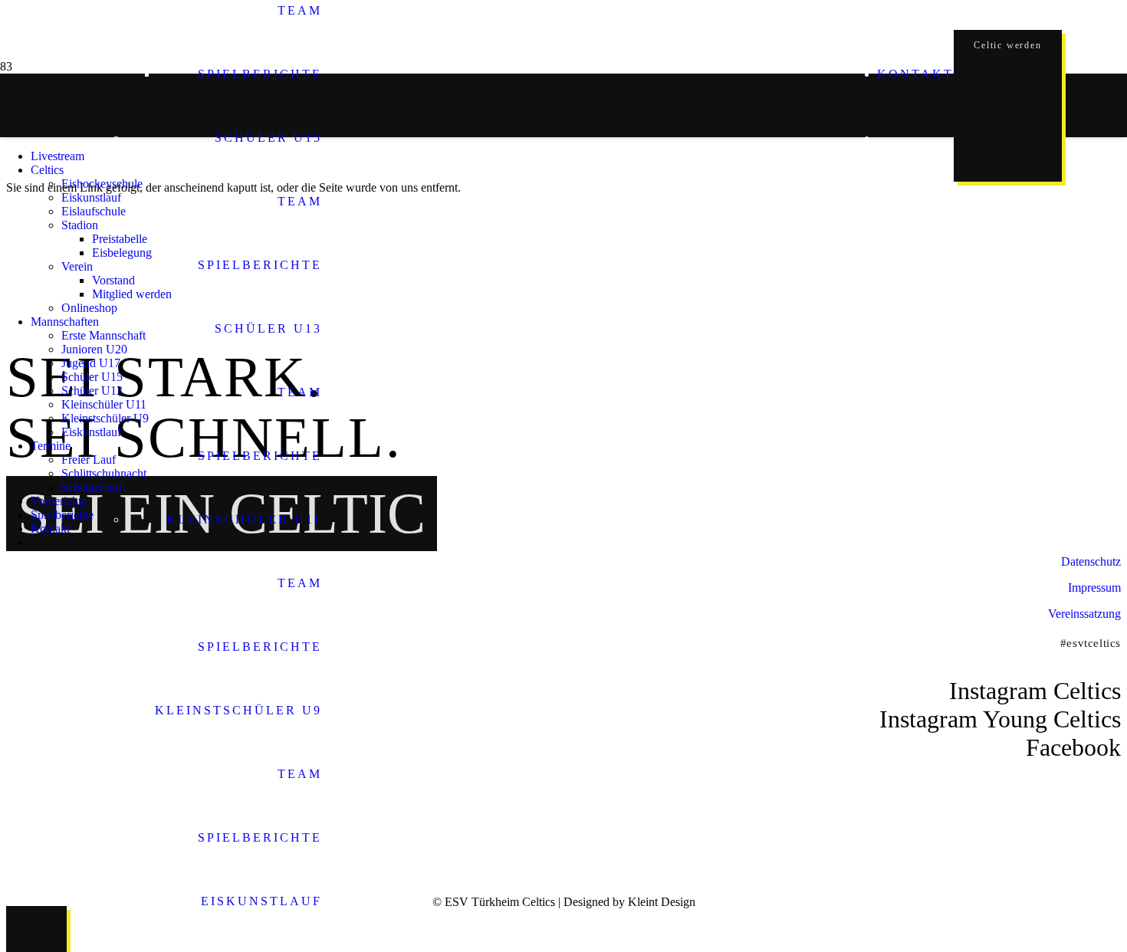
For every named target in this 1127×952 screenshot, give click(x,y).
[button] (36, 929)
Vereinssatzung (1084, 613)
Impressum (1094, 587)
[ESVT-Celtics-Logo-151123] (584, 754)
